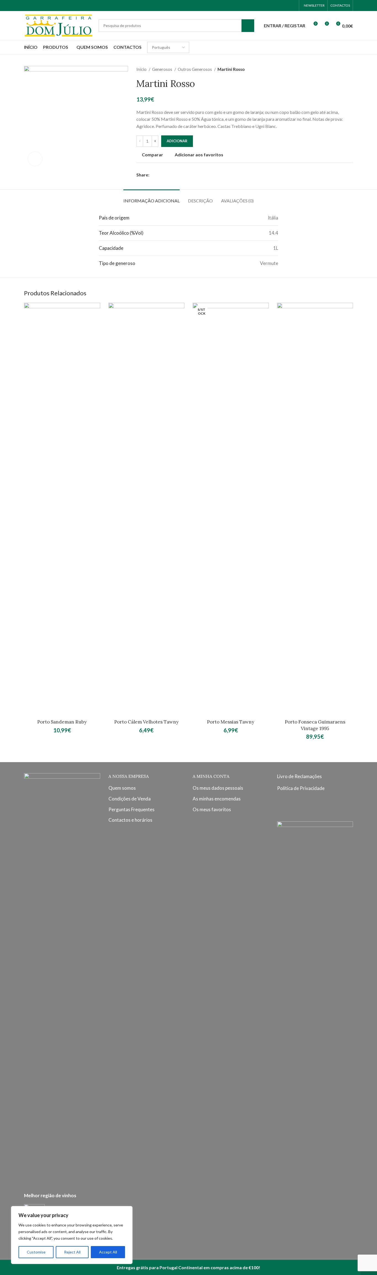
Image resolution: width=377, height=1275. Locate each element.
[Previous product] (339, 69)
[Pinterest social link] (166, 174)
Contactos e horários (130, 820)
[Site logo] (58, 25)
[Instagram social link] (285, 5)
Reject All (72, 1252)
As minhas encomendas (217, 799)
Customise (36, 1252)
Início (141, 69)
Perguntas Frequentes (131, 809)
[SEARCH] (247, 25)
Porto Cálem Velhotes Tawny (146, 722)
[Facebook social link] (278, 5)
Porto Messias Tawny (230, 722)
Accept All (108, 1252)
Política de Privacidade (301, 788)
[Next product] (350, 69)
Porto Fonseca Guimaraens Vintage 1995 (315, 725)
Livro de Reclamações (299, 776)
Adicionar (177, 141)
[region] (71, 1235)
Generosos (162, 69)
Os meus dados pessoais (218, 788)
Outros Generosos (195, 69)
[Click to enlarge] (35, 159)
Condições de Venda (129, 799)
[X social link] (160, 174)
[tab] (151, 197)
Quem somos (122, 788)
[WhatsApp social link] (292, 5)
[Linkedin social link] (173, 174)
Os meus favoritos (212, 809)
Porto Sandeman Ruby (62, 722)
